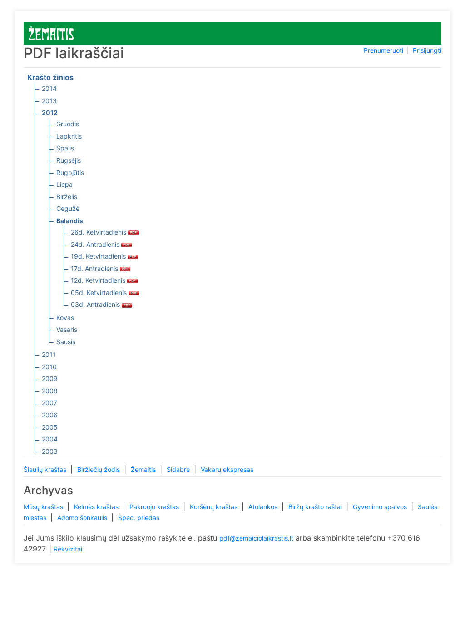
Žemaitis (144, 469)
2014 (49, 88)
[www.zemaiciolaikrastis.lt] (51, 32)
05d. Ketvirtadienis (100, 292)
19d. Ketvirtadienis (99, 256)
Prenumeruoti (383, 50)
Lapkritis (69, 136)
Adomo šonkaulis (83, 517)
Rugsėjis (68, 160)
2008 (50, 391)
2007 (49, 402)
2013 (49, 101)
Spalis (65, 148)
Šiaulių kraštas (46, 469)
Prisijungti (427, 50)
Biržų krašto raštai (316, 507)
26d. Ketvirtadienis (99, 232)
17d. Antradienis (95, 268)
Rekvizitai (68, 549)
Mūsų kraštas (44, 507)
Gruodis (67, 124)
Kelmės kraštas (97, 507)
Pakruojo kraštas (155, 507)
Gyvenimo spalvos (381, 507)
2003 (50, 451)
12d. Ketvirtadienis (99, 280)
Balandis (69, 221)
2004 (50, 439)
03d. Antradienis (96, 304)
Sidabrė (179, 469)
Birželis (66, 196)
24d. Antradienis (96, 244)
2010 (49, 367)
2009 (50, 378)
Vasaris (66, 329)
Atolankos (263, 507)
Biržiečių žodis (99, 469)
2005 (50, 427)
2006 (50, 415)
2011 (49, 354)
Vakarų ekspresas (227, 469)
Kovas (65, 317)
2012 (50, 112)
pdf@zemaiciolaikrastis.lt (256, 538)
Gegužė (67, 208)
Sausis (65, 342)
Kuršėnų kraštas (214, 507)
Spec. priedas (138, 517)
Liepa (64, 184)
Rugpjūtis (70, 172)
